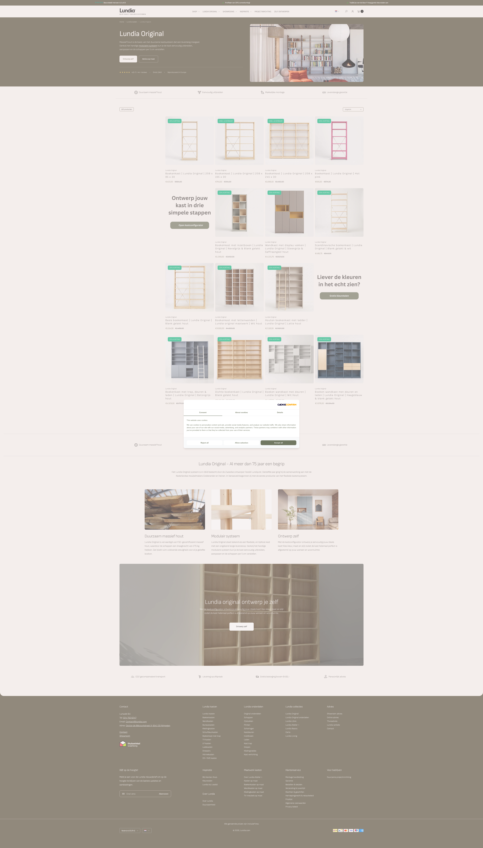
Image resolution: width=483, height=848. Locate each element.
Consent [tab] (203, 412)
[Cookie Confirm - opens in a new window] (286, 404)
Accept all (278, 443)
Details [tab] (280, 412)
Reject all (205, 443)
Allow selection (241, 443)
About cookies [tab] (241, 412)
